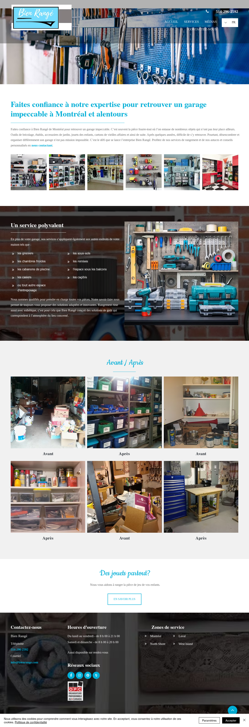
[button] (191, 22)
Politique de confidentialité (31, 722)
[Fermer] (244, 720)
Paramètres (209, 720)
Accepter (230, 720)
